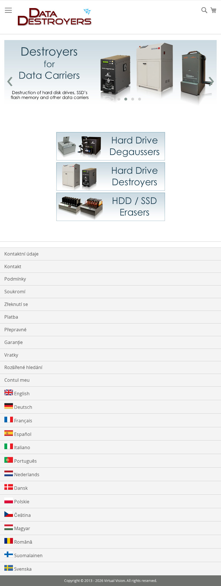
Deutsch (22, 407)
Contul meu (17, 380)
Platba (11, 317)
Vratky (11, 355)
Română (22, 542)
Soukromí (14, 291)
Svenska (22, 569)
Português (25, 461)
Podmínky (15, 279)
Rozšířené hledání (23, 367)
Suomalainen (28, 555)
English (21, 393)
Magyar (21, 528)
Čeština (22, 515)
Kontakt (12, 266)
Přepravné (15, 329)
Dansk (20, 488)
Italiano (21, 447)
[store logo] (55, 17)
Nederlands (26, 474)
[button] (111, 99)
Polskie (21, 501)
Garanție (13, 342)
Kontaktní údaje (21, 254)
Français (22, 420)
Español (22, 434)
